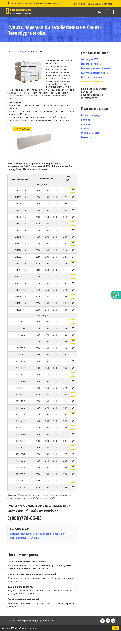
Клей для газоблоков (92, 77)
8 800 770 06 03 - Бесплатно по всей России (34, 3)
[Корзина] (99, 12)
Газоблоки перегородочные (95, 68)
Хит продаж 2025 (89, 59)
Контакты (86, 137)
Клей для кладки (19, 537)
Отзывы (35, 537)
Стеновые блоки (42, 533)
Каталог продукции (91, 115)
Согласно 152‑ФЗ (9, 628)
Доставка (86, 124)
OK (115, 628)
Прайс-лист (59, 533)
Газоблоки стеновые (91, 63)
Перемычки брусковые (93, 81)
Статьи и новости (90, 133)
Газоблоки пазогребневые (94, 72)
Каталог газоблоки (20, 533)
